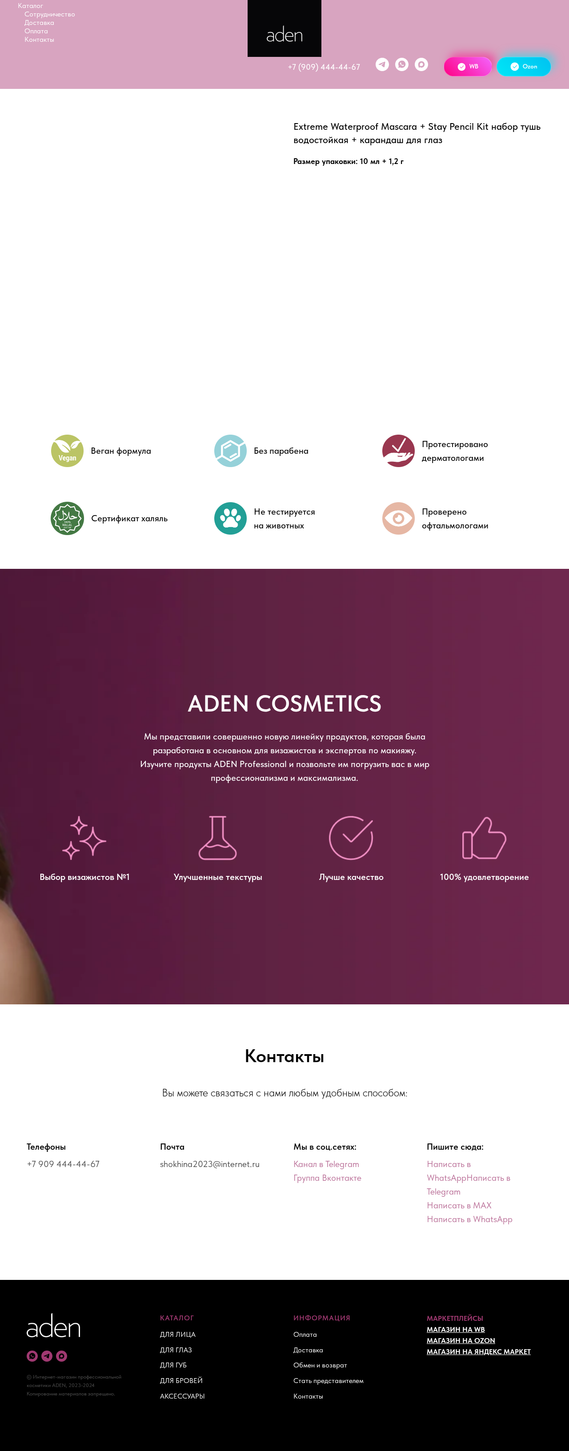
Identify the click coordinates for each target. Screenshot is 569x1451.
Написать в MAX (459, 1205)
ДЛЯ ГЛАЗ (176, 1350)
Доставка (39, 22)
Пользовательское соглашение (474, 1395)
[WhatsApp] (402, 64)
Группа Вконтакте (327, 1177)
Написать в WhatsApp (470, 1219)
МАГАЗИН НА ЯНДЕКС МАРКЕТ (479, 1351)
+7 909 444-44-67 (63, 1164)
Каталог (30, 5)
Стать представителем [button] (328, 1380)
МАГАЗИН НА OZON (461, 1340)
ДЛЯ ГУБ (173, 1365)
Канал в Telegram (326, 1164)
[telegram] (382, 64)
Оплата (36, 31)
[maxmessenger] (421, 64)
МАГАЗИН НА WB (456, 1329)
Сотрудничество (49, 14)
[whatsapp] (32, 1356)
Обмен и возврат (320, 1365)
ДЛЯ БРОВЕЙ (181, 1380)
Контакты (39, 39)
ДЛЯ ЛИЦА (178, 1334)
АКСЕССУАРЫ (182, 1396)
